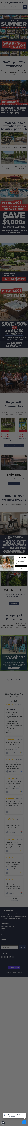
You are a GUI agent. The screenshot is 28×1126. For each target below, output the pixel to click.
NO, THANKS (21, 568)
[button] (3, 1123)
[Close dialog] (27, 555)
